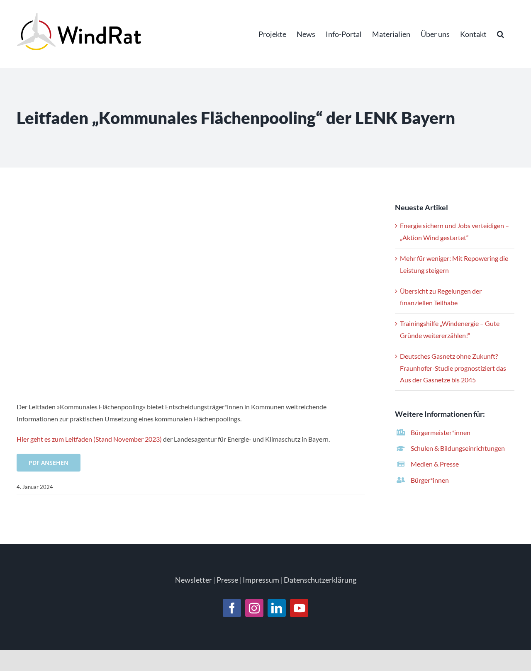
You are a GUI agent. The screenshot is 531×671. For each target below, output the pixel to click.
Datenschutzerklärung (320, 579)
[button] (500, 34)
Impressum (261, 579)
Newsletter (193, 579)
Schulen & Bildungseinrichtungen (458, 448)
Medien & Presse (435, 464)
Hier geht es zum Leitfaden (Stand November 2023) (89, 439)
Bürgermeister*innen (440, 432)
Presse (227, 579)
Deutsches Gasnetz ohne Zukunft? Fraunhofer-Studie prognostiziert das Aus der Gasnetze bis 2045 (453, 368)
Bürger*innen (430, 480)
